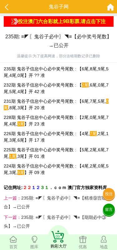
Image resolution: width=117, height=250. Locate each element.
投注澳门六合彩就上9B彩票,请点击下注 (62, 21)
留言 (109, 209)
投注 (109, 194)
